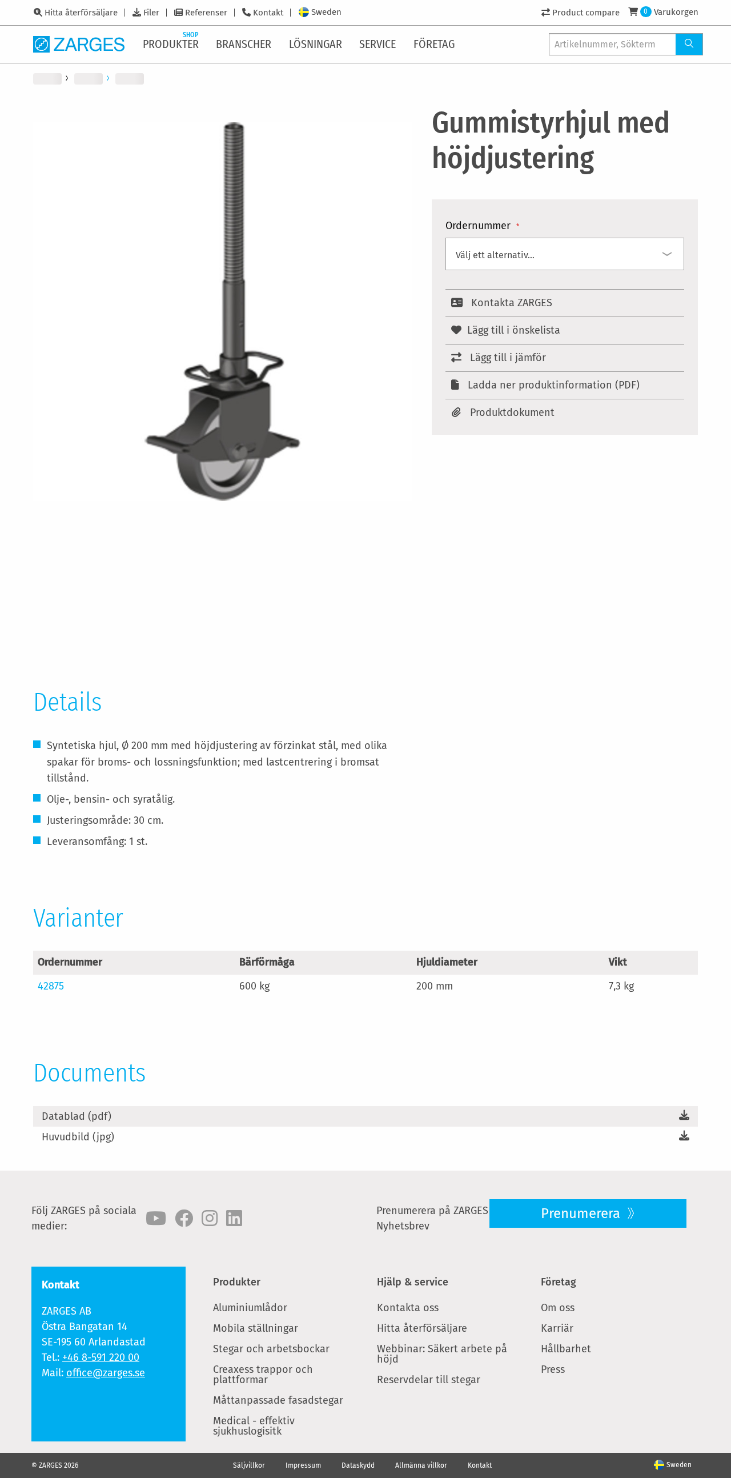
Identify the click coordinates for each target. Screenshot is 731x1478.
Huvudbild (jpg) (78, 1137)
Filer (151, 12)
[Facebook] (184, 1218)
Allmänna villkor (421, 1465)
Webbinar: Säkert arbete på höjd (442, 1354)
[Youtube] (156, 1218)
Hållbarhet (566, 1349)
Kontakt (268, 12)
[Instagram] (210, 1218)
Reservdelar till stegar (428, 1379)
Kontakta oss (408, 1307)
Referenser (206, 12)
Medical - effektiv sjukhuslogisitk (254, 1426)
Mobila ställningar (255, 1328)
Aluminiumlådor (250, 1307)
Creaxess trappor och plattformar (263, 1374)
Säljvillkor (249, 1465)
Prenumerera (582, 1213)
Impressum (303, 1465)
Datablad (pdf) (76, 1116)
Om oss (558, 1307)
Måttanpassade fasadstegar (278, 1400)
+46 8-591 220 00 (100, 1357)
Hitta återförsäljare (81, 12)
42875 (51, 986)
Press (553, 1369)
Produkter (236, 1282)
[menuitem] (171, 44)
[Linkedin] (234, 1218)
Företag (558, 1282)
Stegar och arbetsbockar (271, 1349)
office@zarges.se (105, 1373)
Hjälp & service (412, 1282)
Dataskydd (358, 1465)
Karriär (557, 1328)
